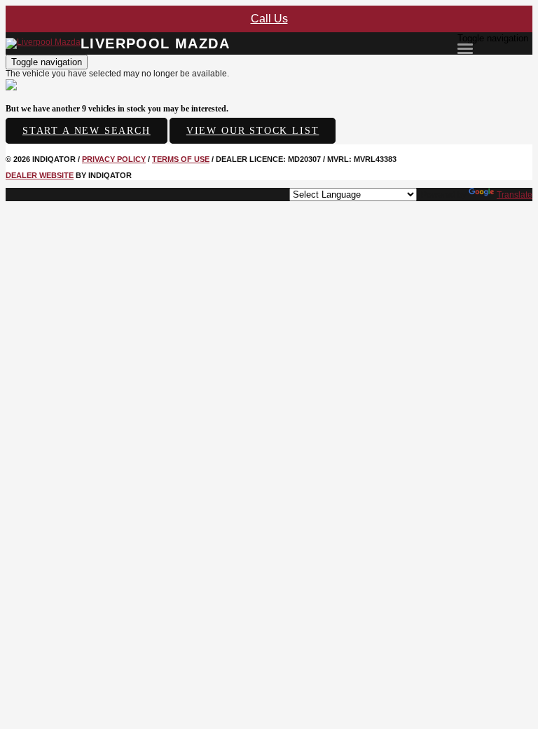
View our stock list (252, 130)
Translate (514, 195)
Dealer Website (40, 175)
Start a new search (86, 130)
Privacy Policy (114, 159)
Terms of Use (180, 159)
